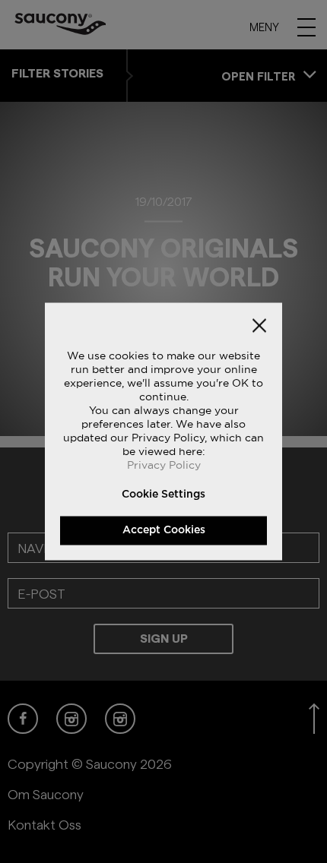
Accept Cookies (163, 530)
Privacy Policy (164, 465)
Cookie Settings (163, 494)
